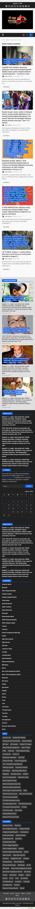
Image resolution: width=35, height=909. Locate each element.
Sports (21, 154)
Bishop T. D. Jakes (25, 744)
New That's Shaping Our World (11, 671)
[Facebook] (9, 6)
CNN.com (11, 751)
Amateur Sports (7, 236)
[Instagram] (28, 6)
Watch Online (31, 35)
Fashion (4, 626)
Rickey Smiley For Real (9, 780)
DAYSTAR (21, 757)
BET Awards (14, 744)
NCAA (5, 152)
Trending (14, 63)
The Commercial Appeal (10, 797)
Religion (17, 154)
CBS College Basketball (9, 591)
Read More (6, 87)
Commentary (15, 141)
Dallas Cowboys (7, 143)
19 (17, 508)
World (3, 729)
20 (22, 508)
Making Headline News (19, 771)
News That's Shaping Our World (19, 61)
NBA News (25, 150)
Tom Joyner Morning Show (11, 807)
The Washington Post (9, 804)
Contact (28, 893)
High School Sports (23, 147)
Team (3, 700)
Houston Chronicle (21, 767)
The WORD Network (25, 804)
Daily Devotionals (24, 141)
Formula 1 (5, 629)
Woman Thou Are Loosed (10, 817)
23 (4, 512)
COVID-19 (16, 754)
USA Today (18, 810)
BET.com (5, 744)
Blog (17, 895)
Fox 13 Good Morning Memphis (12, 764)
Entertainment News (26, 143)
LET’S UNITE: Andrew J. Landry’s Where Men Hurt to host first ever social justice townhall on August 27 (16, 254)
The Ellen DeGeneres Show (11, 800)
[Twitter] (15, 6)
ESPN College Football (21, 145)
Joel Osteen (6, 771)
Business (6, 59)
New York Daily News (9, 777)
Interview (4, 645)
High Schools (7, 148)
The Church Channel (25, 794)
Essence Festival (8, 761)
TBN (25, 790)
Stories (4, 697)
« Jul (3, 520)
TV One (24, 807)
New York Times (23, 777)
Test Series (5, 707)
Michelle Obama (16, 774)
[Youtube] (26, 6)
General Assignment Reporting (22, 59)
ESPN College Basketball (9, 145)
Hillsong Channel (8, 767)
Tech (3, 703)
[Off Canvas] (3, 35)
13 (22, 505)
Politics (5, 154)
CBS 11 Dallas (26, 747)
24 (8, 512)
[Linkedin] (20, 6)
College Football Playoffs (9, 597)
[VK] (23, 6)
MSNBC (25, 774)
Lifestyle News (7, 61)
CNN (4, 751)
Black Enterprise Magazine (11, 747)
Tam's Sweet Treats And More (12, 790)
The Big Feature (7, 63)
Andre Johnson (8, 76)
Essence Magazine (20, 761)
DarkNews (26, 903)
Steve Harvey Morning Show (11, 787)
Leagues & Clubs (7, 649)
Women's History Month (23, 300)
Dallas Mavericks (16, 143)
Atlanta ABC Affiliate (19, 738)
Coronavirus (6, 754)
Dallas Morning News (9, 757)
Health (16, 296)
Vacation (14, 156)
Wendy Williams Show (9, 814)
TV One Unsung (8, 810)
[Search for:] (13, 486)
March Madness (7, 150)
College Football (7, 141)
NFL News (25, 152)
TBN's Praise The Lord (10, 794)
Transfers (5, 713)
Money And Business (16, 150)
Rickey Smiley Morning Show (11, 784)
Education (11, 59)
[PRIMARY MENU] (23, 35)
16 (4, 508)
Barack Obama (26, 741)
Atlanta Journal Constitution (11, 741)
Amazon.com (7, 738)
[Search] (27, 35)
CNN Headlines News (22, 751)
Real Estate (11, 154)
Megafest (6, 774)
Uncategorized (6, 719)
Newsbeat (5, 678)
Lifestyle (13, 148)
